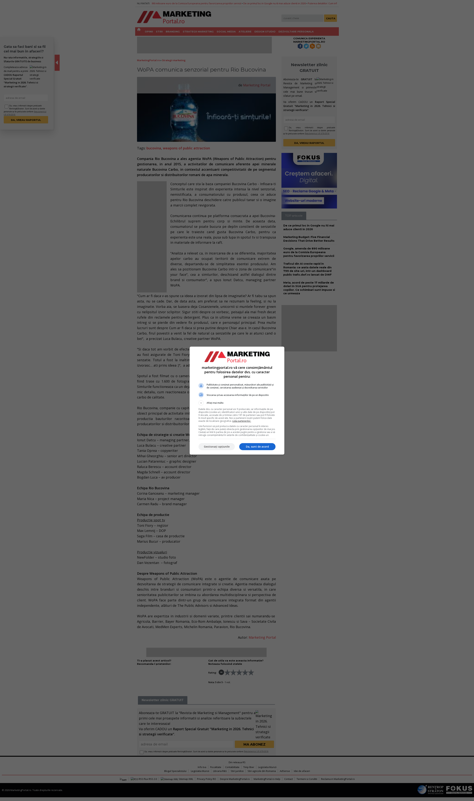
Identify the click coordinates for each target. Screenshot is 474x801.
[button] (237, 403)
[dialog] (237, 401)
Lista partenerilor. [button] (241, 421)
